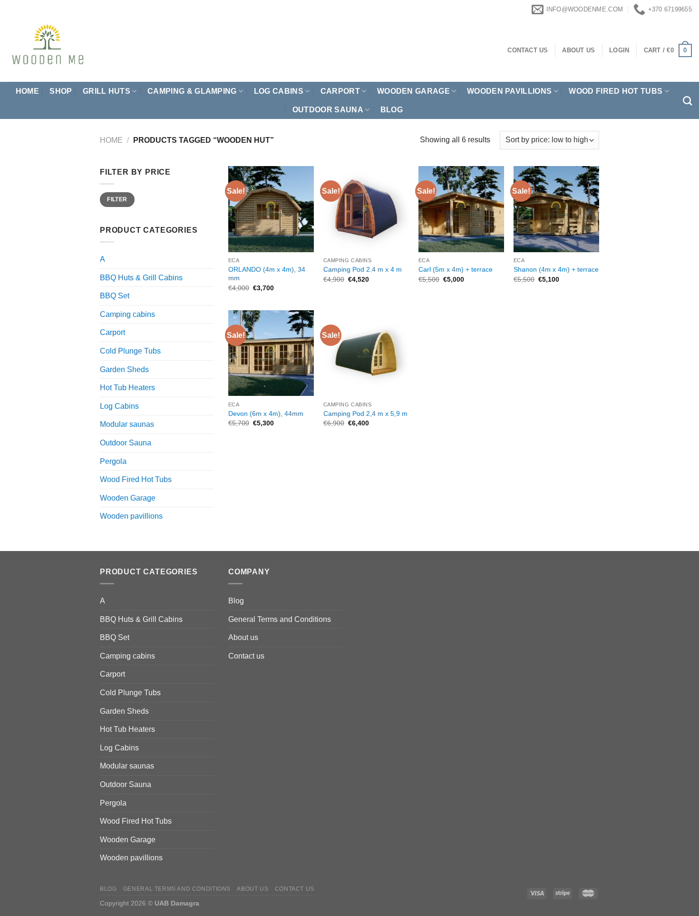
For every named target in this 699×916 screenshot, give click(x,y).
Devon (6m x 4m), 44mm (265, 413)
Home (27, 91)
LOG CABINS (278, 91)
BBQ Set (114, 296)
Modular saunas (127, 424)
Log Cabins (119, 406)
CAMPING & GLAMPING (192, 91)
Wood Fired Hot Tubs (615, 91)
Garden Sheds (124, 369)
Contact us (246, 656)
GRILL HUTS (106, 91)
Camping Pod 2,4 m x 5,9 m (365, 413)
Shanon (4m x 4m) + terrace (556, 269)
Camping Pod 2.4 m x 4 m (362, 269)
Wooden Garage (413, 91)
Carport (340, 91)
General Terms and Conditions (279, 619)
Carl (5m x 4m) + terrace (455, 269)
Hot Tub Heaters (127, 388)
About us (243, 637)
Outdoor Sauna (327, 110)
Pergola (113, 461)
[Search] (687, 100)
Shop (60, 91)
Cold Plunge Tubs (130, 351)
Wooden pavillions (509, 91)
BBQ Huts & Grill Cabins (141, 278)
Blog (391, 110)
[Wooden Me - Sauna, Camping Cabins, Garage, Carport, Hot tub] (90, 50)
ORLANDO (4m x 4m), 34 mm (266, 274)
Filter (117, 199)
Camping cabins (127, 314)
